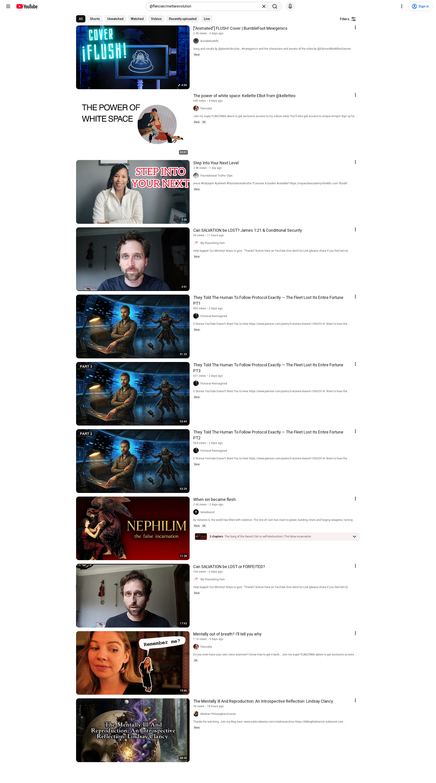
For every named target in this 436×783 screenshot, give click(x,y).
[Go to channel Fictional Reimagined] (197, 316)
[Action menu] (355, 27)
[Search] (275, 6)
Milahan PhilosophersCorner (218, 714)
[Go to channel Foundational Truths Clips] (197, 176)
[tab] (80, 18)
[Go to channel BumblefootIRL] (197, 41)
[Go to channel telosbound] (197, 512)
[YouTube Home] (27, 6)
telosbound (208, 512)
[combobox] (205, 6)
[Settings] (401, 6)
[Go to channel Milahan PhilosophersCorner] (197, 714)
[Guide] (8, 6)
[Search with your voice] (290, 6)
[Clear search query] (263, 6)
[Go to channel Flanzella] (197, 108)
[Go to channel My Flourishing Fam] (197, 243)
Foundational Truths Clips (217, 175)
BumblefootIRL (210, 41)
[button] (268, 536)
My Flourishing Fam (213, 243)
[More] (354, 536)
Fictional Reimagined (214, 316)
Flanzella (206, 108)
